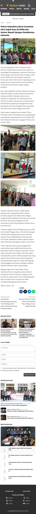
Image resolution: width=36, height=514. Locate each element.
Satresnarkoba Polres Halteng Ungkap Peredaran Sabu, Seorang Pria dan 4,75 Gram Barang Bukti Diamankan (9, 332)
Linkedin (10, 503)
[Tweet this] (25, 291)
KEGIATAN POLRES (9, 403)
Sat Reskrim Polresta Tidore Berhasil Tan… (20, 463)
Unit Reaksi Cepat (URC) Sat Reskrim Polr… (20, 449)
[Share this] (21, 291)
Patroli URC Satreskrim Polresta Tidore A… (20, 418)
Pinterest (10, 501)
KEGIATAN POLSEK (18, 403)
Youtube (27, 503)
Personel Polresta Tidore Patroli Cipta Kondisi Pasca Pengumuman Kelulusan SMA (27, 301)
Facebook (10, 498)
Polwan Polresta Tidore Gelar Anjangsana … (15, 405)
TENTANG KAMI (9, 491)
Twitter (27, 498)
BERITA (2, 403)
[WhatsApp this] (33, 291)
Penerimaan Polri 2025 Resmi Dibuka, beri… (20, 477)
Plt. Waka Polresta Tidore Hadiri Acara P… (21, 456)
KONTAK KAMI (26, 491)
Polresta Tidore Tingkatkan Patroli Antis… (20, 411)
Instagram (27, 501)
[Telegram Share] (29, 291)
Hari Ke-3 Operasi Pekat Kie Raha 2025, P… (21, 470)
